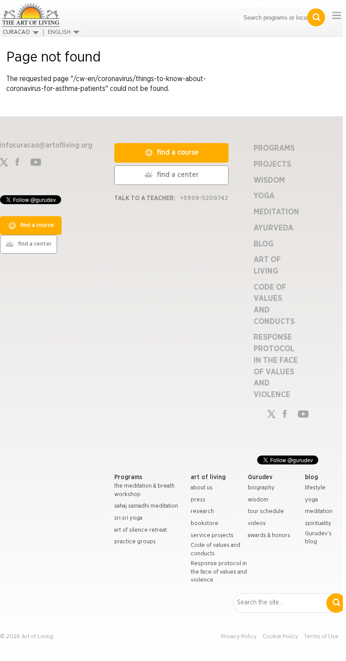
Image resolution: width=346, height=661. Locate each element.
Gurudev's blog (318, 538)
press (198, 500)
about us (202, 488)
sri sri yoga (128, 518)
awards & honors (269, 535)
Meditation (276, 212)
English (59, 32)
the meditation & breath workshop (144, 490)
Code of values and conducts (215, 549)
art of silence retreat (140, 530)
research (202, 511)
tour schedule (266, 511)
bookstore (204, 523)
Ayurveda (273, 228)
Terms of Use (321, 637)
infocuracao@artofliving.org (46, 145)
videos (257, 523)
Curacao (16, 32)
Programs (274, 148)
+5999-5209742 (204, 198)
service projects (212, 535)
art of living (208, 477)
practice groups (135, 542)
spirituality (318, 523)
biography (261, 488)
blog (311, 477)
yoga (311, 500)
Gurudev (260, 477)
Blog (263, 244)
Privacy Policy (239, 637)
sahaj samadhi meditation (146, 506)
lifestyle (315, 488)
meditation (319, 511)
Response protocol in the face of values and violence (219, 572)
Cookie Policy (280, 637)
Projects (272, 164)
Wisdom (269, 181)
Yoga (264, 196)
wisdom (258, 500)
